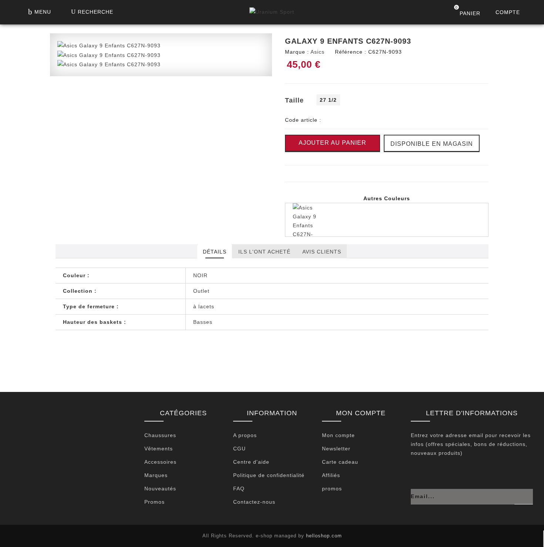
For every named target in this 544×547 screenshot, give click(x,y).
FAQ (239, 488)
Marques (156, 475)
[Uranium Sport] (271, 13)
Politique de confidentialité (269, 475)
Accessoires (160, 462)
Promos (154, 502)
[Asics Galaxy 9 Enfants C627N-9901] (386, 219)
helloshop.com (324, 535)
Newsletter (336, 449)
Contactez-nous (254, 502)
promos (332, 488)
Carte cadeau (340, 462)
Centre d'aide (251, 462)
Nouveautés (160, 488)
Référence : (350, 52)
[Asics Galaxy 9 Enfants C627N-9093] (109, 45)
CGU (239, 449)
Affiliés (331, 475)
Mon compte (338, 435)
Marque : (297, 52)
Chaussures (160, 435)
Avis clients (321, 252)
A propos (245, 435)
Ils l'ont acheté (264, 252)
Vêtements (158, 449)
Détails (214, 252)
